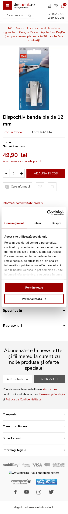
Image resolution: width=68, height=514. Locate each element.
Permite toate (34, 287)
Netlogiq (49, 507)
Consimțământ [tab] (14, 223)
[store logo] (24, 6)
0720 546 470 (56, 14)
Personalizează (32, 298)
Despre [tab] (56, 223)
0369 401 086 (56, 18)
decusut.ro (50, 389)
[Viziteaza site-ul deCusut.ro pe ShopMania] (46, 484)
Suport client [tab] (12, 438)
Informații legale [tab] (14, 450)
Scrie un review (12, 132)
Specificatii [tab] (12, 310)
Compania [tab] (9, 414)
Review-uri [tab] (12, 325)
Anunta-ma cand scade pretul (22, 161)
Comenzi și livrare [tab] (15, 426)
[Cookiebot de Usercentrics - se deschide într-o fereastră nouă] (48, 212)
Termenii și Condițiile (52, 394)
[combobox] (18, 15)
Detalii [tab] (36, 223)
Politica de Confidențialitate (23, 399)
